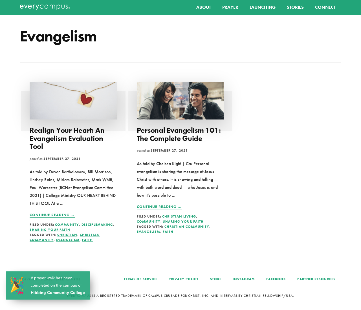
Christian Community (186, 226)
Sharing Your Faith (50, 229)
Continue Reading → (52, 215)
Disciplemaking (97, 224)
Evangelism (68, 240)
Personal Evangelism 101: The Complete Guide (179, 134)
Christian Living (179, 216)
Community (67, 224)
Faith (87, 240)
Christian (67, 234)
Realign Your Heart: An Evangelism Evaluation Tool (67, 138)
